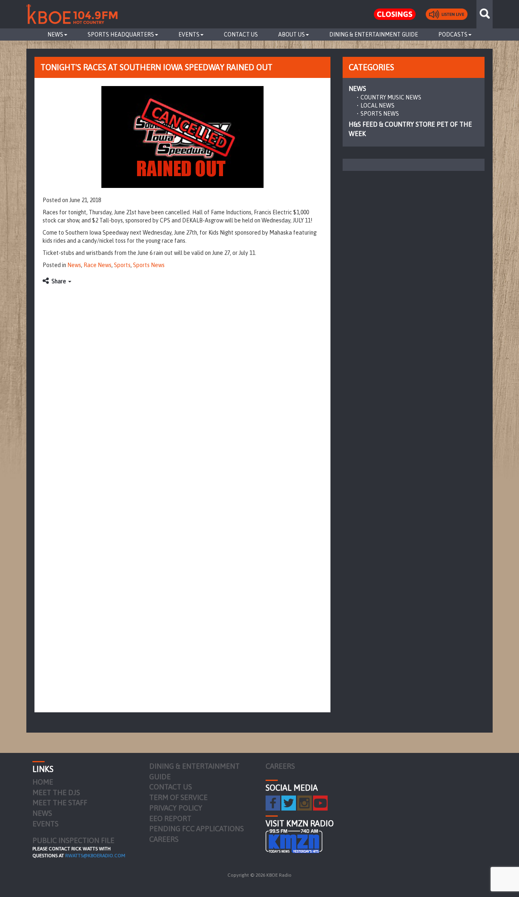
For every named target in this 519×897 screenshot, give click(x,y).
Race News (98, 265)
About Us (291, 34)
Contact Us (241, 34)
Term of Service (178, 797)
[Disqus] (182, 390)
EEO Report (170, 818)
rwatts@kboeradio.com (95, 855)
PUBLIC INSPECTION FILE (73, 840)
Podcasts (453, 34)
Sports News (149, 265)
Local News (377, 105)
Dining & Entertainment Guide (373, 34)
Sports (122, 265)
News (55, 34)
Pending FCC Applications (196, 828)
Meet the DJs (56, 792)
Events (188, 34)
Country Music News (390, 97)
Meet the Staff (59, 802)
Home (42, 782)
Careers (163, 839)
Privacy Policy (175, 808)
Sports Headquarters (121, 34)
